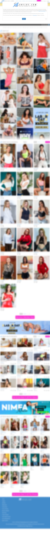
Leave (46, 18)
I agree (24, 18)
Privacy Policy (35, 15)
